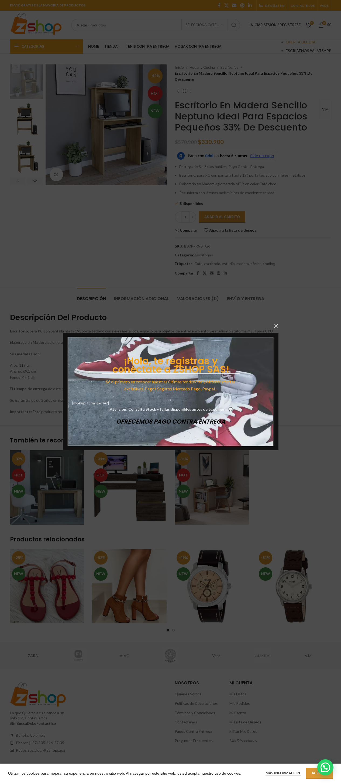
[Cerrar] (276, 326)
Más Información (283, 773)
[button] (325, 767)
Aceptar (320, 773)
